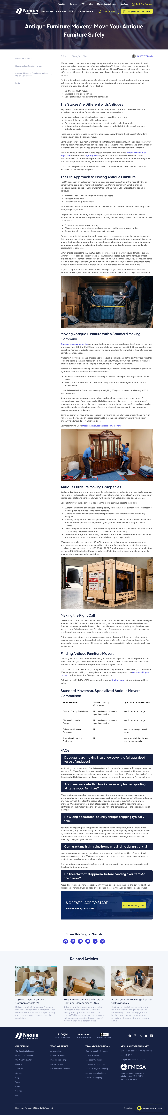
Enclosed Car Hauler (93, 1060)
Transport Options (64, 11)
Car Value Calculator (23, 1060)
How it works (47, 11)
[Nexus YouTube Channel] (146, 1035)
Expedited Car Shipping (95, 1064)
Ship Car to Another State (95, 1073)
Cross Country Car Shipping (96, 1068)
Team (17, 1082)
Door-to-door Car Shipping (96, 1051)
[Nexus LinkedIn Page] (151, 1035)
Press (17, 1086)
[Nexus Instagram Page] (135, 1035)
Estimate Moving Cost (133, 905)
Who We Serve (84, 11)
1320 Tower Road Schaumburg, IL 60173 (136, 1051)
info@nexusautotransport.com (133, 1059)
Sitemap (18, 1091)
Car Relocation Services (60, 1068)
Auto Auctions (55, 1051)
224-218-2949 (126, 1055)
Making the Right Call (23, 58)
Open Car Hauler (92, 1055)
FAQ (83, 4)
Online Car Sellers (57, 1055)
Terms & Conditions (131, 1108)
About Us (61, 4)
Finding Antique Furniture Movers (28, 66)
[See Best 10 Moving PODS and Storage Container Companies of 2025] (84, 981)
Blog (91, 4)
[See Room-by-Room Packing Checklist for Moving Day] (132, 981)
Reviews (73, 4)
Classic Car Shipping (93, 1077)
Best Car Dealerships (58, 1060)
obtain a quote (117, 680)
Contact (124, 4)
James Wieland (145, 56)
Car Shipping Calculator (24, 1051)
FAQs (17, 83)
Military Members (57, 1064)
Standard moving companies (74, 344)
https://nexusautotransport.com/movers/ (102, 425)
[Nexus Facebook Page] (130, 1035)
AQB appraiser (92, 155)
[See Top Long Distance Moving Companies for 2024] (36, 981)
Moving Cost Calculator (106, 4)
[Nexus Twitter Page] (140, 1035)
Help (17, 1095)
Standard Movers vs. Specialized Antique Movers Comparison (31, 74)
